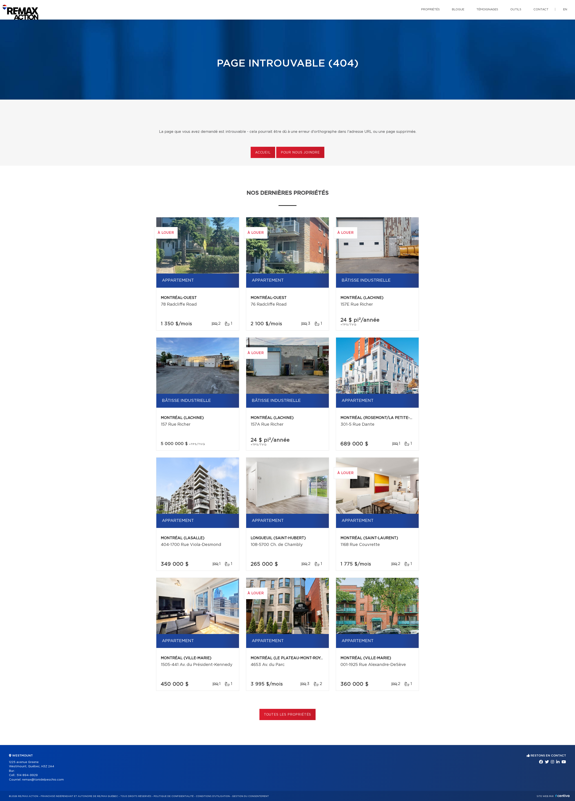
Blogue (458, 9)
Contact (540, 9)
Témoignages (487, 9)
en (565, 9)
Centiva (562, 795)
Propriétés (430, 9)
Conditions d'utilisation (213, 796)
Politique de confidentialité (174, 796)
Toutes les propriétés (287, 714)
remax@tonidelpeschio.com (43, 779)
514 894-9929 (27, 775)
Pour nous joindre (300, 152)
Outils (515, 9)
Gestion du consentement (250, 796)
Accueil (263, 152)
